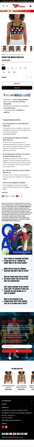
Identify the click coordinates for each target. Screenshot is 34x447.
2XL (25, 68)
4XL (9, 72)
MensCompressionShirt (10, 437)
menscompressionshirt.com (9, 219)
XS (3, 68)
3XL (4, 72)
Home (3, 54)
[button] (3, 6)
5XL (14, 72)
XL (20, 68)
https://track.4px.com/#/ (9, 134)
